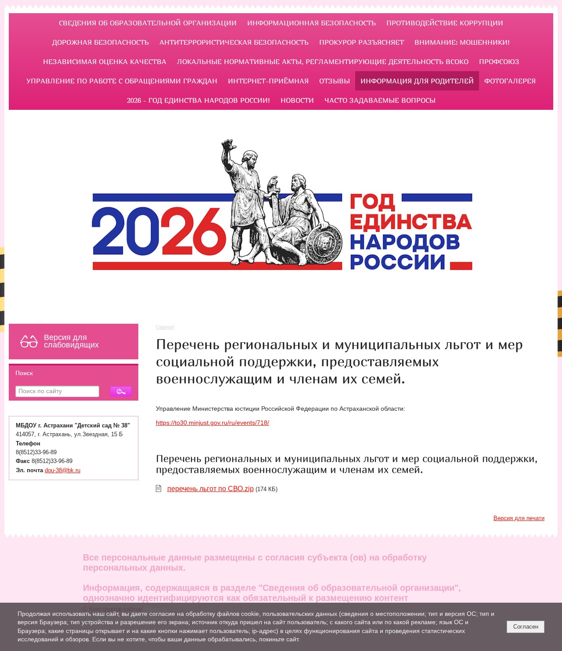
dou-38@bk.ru (62, 470)
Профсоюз (499, 61)
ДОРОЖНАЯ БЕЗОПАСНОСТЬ (100, 42)
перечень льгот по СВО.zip (210, 488)
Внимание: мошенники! (462, 42)
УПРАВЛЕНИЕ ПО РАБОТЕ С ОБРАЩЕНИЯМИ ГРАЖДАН (121, 80)
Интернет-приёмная (268, 80)
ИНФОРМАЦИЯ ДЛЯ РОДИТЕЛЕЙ (417, 80)
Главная (165, 326)
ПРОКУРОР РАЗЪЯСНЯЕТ (361, 42)
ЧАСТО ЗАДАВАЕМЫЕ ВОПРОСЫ (380, 100)
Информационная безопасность (311, 22)
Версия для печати (519, 518)
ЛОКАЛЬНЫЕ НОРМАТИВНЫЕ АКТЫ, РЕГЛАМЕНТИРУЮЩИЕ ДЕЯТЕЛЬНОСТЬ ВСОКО (322, 61)
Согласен (525, 626)
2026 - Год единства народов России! (198, 100)
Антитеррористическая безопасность (234, 42)
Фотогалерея (510, 80)
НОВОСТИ (297, 100)
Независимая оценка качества (104, 61)
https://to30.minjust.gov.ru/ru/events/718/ (212, 423)
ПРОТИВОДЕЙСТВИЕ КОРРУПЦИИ (444, 22)
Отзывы (334, 80)
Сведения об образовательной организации (148, 22)
